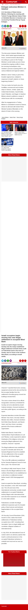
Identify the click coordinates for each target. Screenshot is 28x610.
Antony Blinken (5, 117)
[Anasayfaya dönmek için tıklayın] (14, 2)
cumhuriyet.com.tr (6, 28)
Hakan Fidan (13, 117)
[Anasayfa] (5, 606)
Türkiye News (6, 4)
